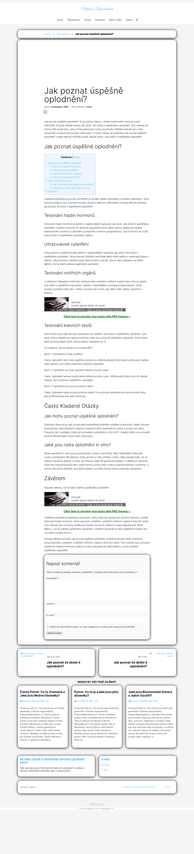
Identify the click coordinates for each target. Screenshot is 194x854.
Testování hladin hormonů (65, 166)
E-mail (50, 615)
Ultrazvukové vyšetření (63, 170)
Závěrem (51, 191)
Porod (87, 19)
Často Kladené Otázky (59, 180)
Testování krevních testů (64, 177)
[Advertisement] (97, 65)
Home (47, 34)
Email (167, 787)
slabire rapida (106, 808)
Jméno (51, 603)
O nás (104, 769)
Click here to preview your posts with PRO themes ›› (97, 316)
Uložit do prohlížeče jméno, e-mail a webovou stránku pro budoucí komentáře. (92, 626)
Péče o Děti (115, 19)
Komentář (52, 578)
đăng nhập (90, 808)
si (102, 121)
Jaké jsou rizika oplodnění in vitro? (70, 188)
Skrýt (75, 157)
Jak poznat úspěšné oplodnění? (64, 163)
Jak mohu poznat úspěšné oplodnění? (71, 184)
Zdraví (129, 19)
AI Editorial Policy (97, 804)
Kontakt (105, 765)
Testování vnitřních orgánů (65, 173)
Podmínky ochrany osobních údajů (140, 787)
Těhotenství (73, 19)
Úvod (60, 19)
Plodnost (100, 19)
